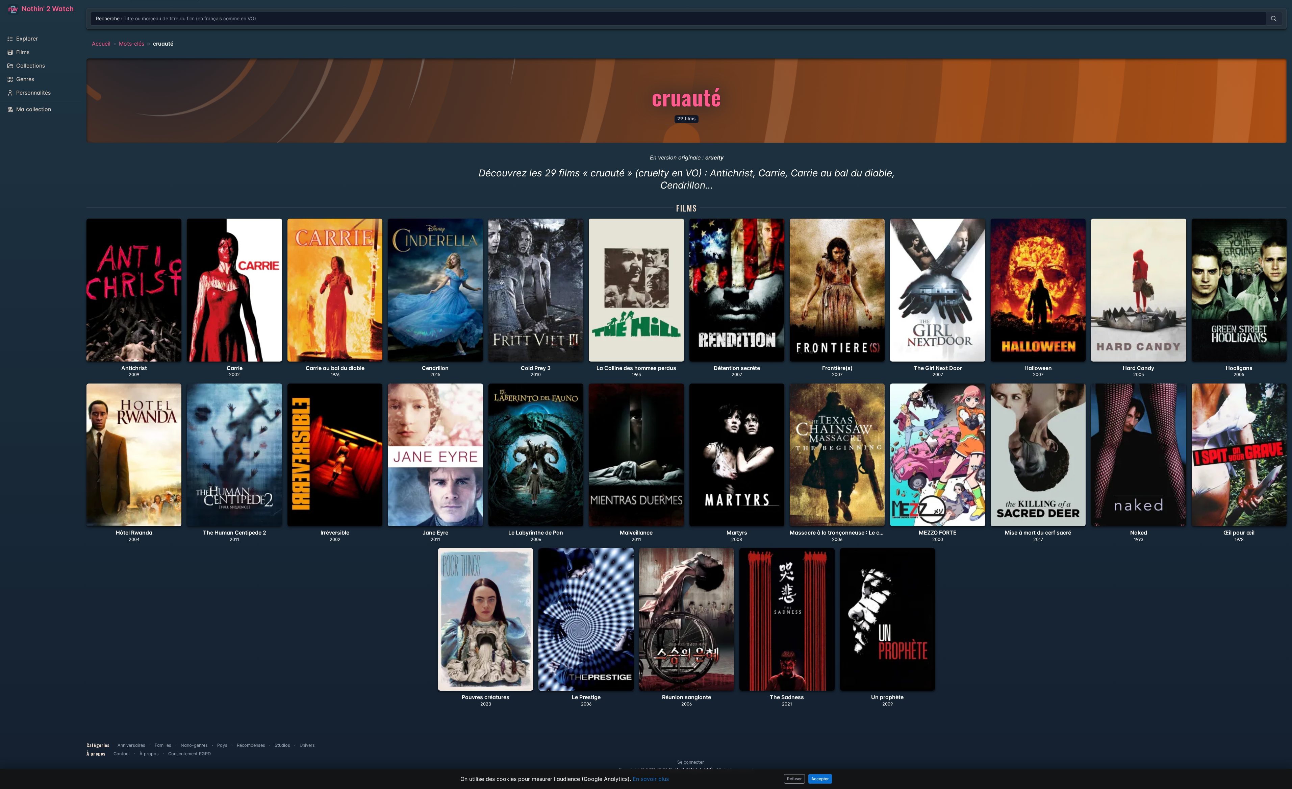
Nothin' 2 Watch (47, 9)
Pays (222, 745)
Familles (163, 745)
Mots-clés (131, 43)
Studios (282, 745)
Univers (307, 745)
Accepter (820, 778)
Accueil (101, 43)
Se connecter (690, 762)
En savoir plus (651, 778)
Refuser (794, 778)
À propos (149, 753)
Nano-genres (194, 745)
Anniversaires (131, 745)
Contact (121, 753)
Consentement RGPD (189, 753)
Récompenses (251, 745)
